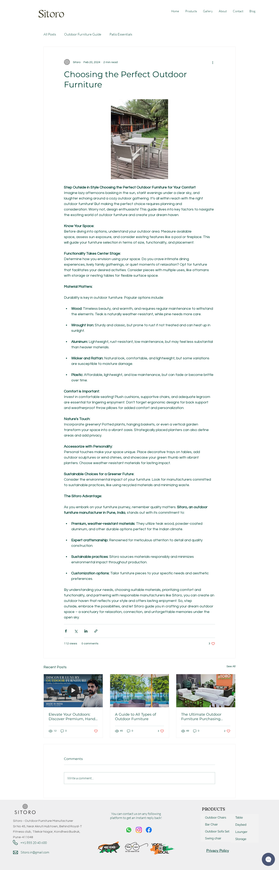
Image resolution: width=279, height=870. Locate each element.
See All (231, 666)
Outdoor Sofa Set (217, 831)
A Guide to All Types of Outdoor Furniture (135, 716)
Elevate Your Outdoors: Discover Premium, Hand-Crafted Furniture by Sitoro (73, 716)
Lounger (241, 832)
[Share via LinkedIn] (86, 631)
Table (239, 817)
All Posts (50, 34)
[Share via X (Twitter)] (76, 631)
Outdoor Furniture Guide (82, 34)
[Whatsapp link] (129, 830)
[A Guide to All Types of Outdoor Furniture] (139, 690)
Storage (240, 839)
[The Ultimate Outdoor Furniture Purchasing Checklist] (205, 690)
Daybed (240, 825)
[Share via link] (96, 631)
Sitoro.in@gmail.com (35, 852)
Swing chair (213, 838)
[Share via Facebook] (66, 631)
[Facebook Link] (149, 830)
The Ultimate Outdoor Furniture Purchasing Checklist (201, 716)
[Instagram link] (139, 830)
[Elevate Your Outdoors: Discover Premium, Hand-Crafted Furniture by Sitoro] (73, 690)
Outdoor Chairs (215, 817)
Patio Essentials (120, 34)
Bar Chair (211, 824)
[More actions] (212, 62)
